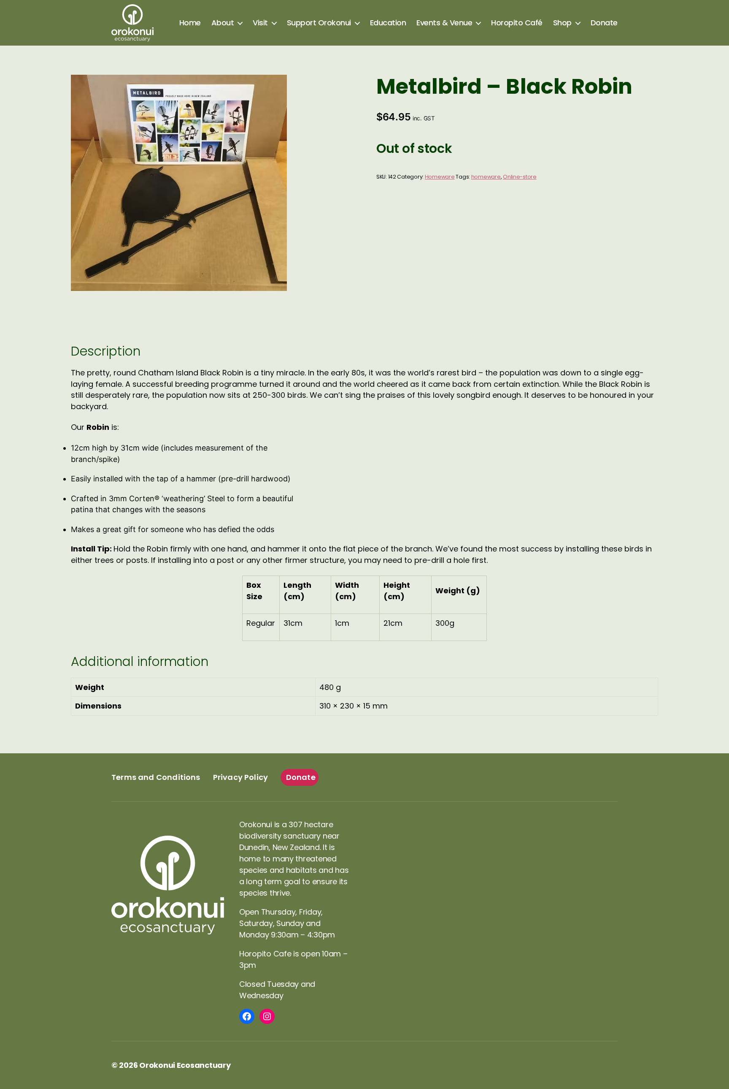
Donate (604, 22)
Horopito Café (517, 22)
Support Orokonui (319, 22)
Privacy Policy (240, 777)
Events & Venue (444, 22)
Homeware (440, 176)
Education (388, 22)
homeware (486, 176)
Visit (260, 22)
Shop (562, 22)
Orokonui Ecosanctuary (184, 1065)
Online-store (520, 176)
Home (190, 22)
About (222, 22)
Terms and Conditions (155, 777)
